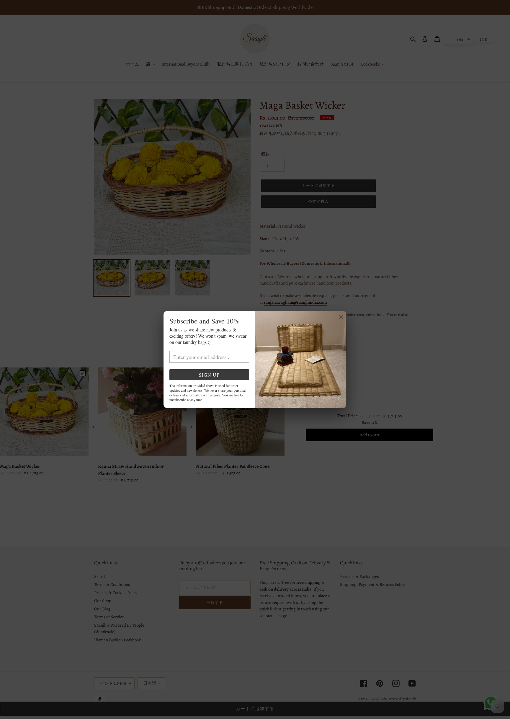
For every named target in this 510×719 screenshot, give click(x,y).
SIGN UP (209, 375)
